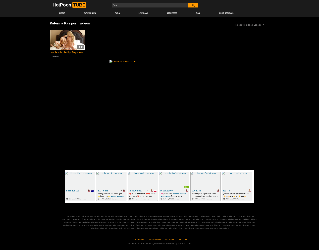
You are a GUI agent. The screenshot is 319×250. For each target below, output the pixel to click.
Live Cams (143, 13)
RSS (198, 13)
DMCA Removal (226, 13)
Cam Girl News (154, 240)
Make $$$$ (172, 13)
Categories (90, 13)
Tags (117, 13)
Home (62, 13)
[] (193, 5)
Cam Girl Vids (138, 240)
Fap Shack (169, 240)
